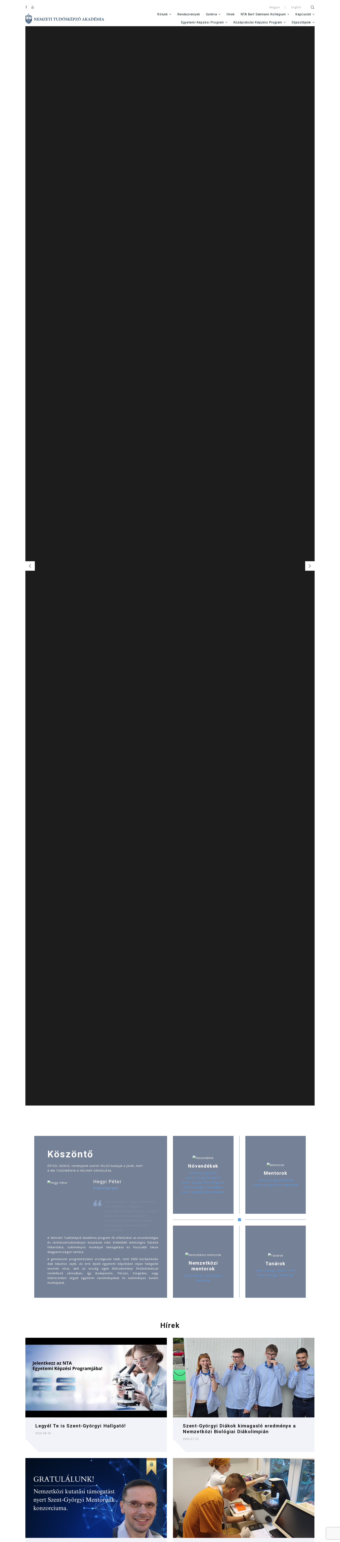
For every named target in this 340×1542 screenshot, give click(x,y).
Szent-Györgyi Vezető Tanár (275, 1270)
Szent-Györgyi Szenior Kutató (203, 1192)
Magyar (274, 7)
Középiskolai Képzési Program (257, 22)
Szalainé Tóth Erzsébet (170, 574)
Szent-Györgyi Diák (203, 1173)
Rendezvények (188, 14)
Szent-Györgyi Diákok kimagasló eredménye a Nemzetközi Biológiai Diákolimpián (239, 1428)
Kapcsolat (303, 14)
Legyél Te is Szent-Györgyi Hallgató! (80, 1426)
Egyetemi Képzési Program (202, 22)
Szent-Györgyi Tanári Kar (275, 1275)
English (296, 7)
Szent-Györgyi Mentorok (275, 1180)
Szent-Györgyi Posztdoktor (203, 1187)
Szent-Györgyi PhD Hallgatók (203, 1182)
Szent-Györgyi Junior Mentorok (275, 1185)
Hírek (230, 14)
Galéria (211, 14)
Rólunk (162, 14)
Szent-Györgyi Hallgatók (203, 1177)
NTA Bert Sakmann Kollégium (263, 14)
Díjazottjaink (301, 22)
